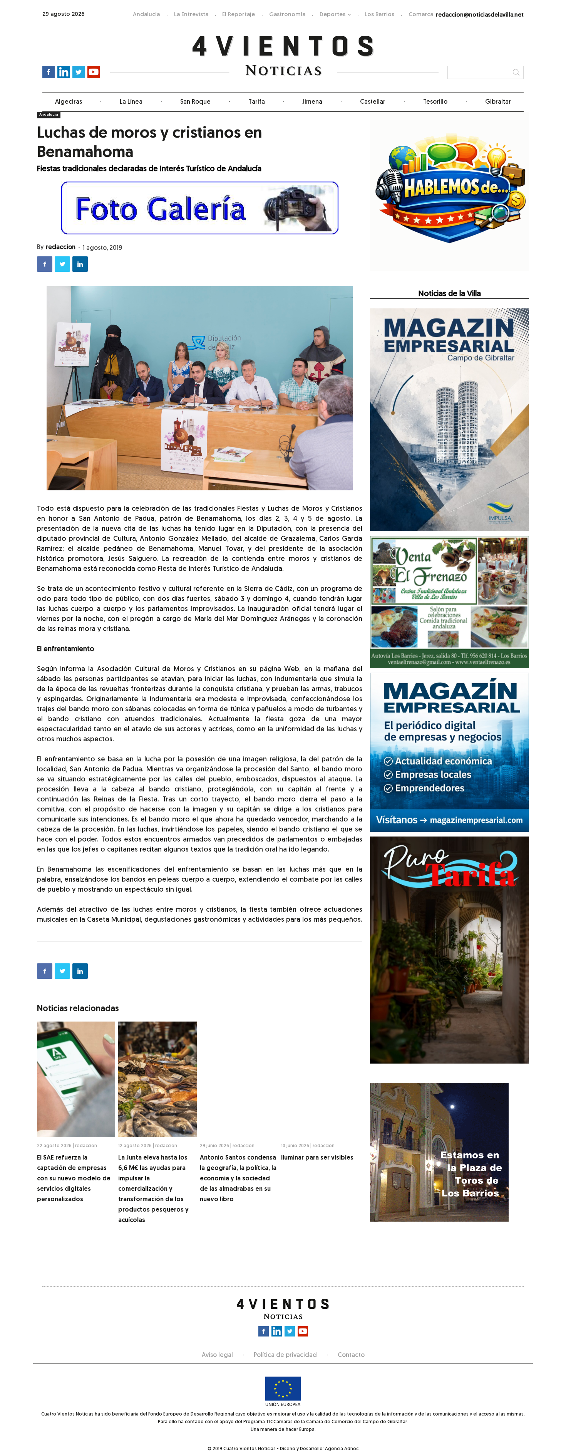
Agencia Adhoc (341, 1449)
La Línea (131, 102)
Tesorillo (435, 102)
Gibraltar (498, 102)
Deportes (332, 15)
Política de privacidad (285, 1355)
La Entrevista (191, 15)
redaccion (60, 247)
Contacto (351, 1355)
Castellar (372, 102)
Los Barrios (379, 15)
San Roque (195, 102)
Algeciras (68, 102)
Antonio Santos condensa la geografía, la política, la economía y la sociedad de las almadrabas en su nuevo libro (238, 1179)
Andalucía (146, 15)
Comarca (421, 15)
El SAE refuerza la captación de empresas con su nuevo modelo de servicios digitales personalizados (74, 1179)
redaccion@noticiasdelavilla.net (480, 15)
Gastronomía (287, 15)
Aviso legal (217, 1355)
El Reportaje (238, 15)
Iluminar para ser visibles (317, 1158)
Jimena (312, 102)
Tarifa (256, 102)
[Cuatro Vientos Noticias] (283, 56)
